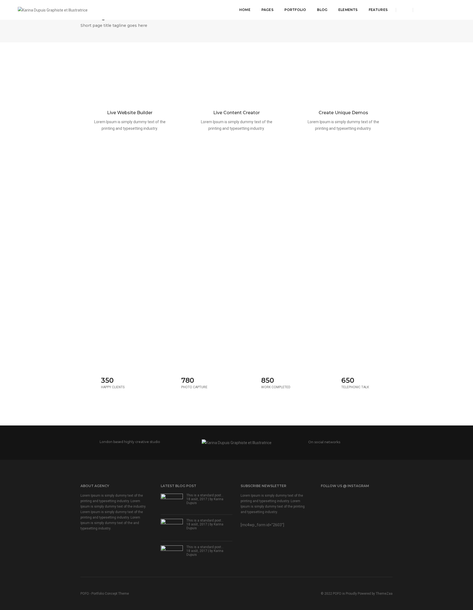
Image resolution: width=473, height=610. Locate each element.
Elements (347, 10)
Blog (322, 10)
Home (244, 10)
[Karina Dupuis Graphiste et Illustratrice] (53, 9)
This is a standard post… (205, 495)
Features (378, 10)
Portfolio (295, 10)
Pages (267, 10)
